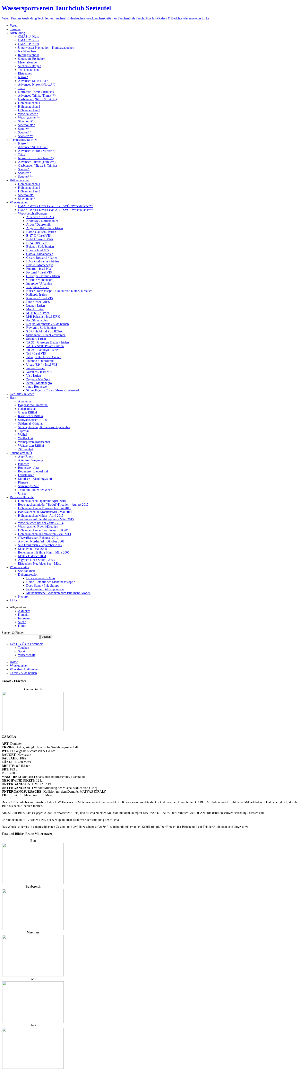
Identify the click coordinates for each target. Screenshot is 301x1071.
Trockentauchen (28, 69)
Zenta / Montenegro (39, 383)
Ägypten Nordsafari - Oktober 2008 (41, 541)
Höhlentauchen (75, 18)
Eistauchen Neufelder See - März (39, 563)
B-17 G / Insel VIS (38, 235)
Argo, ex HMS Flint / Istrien (44, 228)
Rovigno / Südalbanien (41, 327)
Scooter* (23, 128)
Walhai (22, 434)
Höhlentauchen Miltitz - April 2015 (40, 515)
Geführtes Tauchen (116, 18)
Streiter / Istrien (36, 338)
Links (205, 18)
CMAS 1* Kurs (28, 36)
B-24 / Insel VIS (37, 243)
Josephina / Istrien (37, 287)
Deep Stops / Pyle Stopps (42, 585)
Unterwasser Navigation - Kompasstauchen (46, 47)
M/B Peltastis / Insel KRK (43, 316)
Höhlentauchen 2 (29, 106)
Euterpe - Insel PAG (39, 268)
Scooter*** (25, 136)
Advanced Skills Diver (33, 80)
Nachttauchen (27, 51)
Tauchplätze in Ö (147, 18)
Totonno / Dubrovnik (40, 361)
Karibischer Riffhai (30, 416)
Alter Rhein (25, 456)
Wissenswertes (191, 18)
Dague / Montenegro (39, 265)
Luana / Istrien (35, 305)
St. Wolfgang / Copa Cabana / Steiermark (53, 390)
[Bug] (33, 883)
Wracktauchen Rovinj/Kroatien (38, 526)
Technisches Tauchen (51, 18)
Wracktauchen (94, 18)
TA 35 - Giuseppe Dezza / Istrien (47, 342)
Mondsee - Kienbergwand (35, 478)
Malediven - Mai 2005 (32, 548)
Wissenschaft (26, 655)
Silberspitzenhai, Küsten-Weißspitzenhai (44, 427)
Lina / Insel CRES (38, 302)
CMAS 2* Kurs (28, 40)
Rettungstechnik (28, 55)
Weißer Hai (25, 438)
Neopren (23, 596)
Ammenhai (25, 401)
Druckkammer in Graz (40, 578)
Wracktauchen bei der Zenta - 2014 (40, 523)
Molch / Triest (35, 309)
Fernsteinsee (26, 475)
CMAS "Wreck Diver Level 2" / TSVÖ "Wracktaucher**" (56, 209)
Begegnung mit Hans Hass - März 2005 (43, 552)
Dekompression (28, 574)
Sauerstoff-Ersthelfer (31, 58)
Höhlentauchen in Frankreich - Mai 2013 (44, 534)
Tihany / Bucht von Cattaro (43, 357)
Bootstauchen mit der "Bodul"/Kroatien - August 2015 (53, 504)
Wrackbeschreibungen (32, 213)
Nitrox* (23, 77)
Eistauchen (25, 73)
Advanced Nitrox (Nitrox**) (36, 84)
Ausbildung (29, 18)
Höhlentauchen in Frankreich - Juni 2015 (44, 508)
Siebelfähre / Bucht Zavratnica (46, 335)
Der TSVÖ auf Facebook (26, 644)
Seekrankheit (26, 571)
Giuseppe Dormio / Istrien (43, 276)
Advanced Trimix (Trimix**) (36, 95)
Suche (22, 622)
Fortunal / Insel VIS (39, 272)
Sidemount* (26, 121)
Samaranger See (28, 486)
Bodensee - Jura (28, 467)
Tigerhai (23, 431)
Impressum (25, 618)
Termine (16, 18)
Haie (132, 18)
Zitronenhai (25, 449)
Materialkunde (27, 62)
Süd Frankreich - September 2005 (40, 545)
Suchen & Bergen (29, 66)
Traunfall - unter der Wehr (35, 489)
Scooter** (24, 132)
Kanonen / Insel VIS (39, 298)
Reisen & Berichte (170, 18)
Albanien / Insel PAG (40, 217)
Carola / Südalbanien (39, 254)
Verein (6, 18)
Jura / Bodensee (36, 386)
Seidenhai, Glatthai (30, 423)
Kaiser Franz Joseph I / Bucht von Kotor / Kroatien (59, 291)
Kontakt (23, 614)
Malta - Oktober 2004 (32, 556)
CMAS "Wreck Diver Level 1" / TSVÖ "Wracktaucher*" (55, 206)
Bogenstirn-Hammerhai (33, 405)
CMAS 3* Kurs (28, 44)
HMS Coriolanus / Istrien (42, 261)
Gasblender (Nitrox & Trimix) (37, 99)
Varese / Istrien (35, 368)
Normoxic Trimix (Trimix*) (36, 92)
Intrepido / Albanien (39, 283)
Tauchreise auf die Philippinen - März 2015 (46, 519)
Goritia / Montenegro (39, 279)
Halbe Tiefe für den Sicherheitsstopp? (50, 582)
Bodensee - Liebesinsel (33, 471)
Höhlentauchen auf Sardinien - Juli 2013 (44, 530)
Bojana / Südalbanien (40, 246)
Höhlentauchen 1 (29, 103)
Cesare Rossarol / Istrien (42, 257)
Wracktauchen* (28, 114)
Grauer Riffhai (27, 412)
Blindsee (23, 464)
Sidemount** (26, 125)
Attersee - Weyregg (30, 460)
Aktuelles (24, 611)
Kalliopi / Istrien (36, 294)
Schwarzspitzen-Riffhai (33, 419)
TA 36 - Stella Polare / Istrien (45, 346)
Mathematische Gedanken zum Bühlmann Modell (58, 593)
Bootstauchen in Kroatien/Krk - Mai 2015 (45, 512)
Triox (21, 88)
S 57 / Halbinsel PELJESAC (44, 331)
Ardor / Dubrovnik (38, 224)
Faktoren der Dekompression (45, 589)
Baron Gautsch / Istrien (41, 232)
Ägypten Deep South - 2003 (36, 559)
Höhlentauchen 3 (29, 110)
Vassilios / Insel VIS (39, 372)
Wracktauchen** (29, 117)
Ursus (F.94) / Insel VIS (41, 364)
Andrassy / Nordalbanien (42, 221)
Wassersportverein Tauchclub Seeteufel (56, 8)
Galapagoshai (27, 408)
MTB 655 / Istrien (38, 313)
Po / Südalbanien (37, 320)
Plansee (23, 482)
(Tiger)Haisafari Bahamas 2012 (38, 537)
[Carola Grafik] (33, 730)
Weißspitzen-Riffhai (31, 445)
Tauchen (23, 647)
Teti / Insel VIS (36, 353)
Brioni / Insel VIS (37, 250)
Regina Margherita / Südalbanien (47, 324)
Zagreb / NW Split (38, 379)
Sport (21, 651)
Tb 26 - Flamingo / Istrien (42, 349)
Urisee (22, 493)
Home (22, 625)
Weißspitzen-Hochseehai (34, 442)
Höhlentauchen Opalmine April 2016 (42, 501)
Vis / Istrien (33, 375)
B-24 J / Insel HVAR (39, 239)
